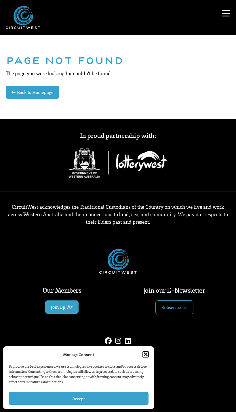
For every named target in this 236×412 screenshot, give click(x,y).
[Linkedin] (127, 340)
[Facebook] (108, 340)
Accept (78, 398)
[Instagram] (118, 340)
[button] (146, 354)
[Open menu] (226, 13)
